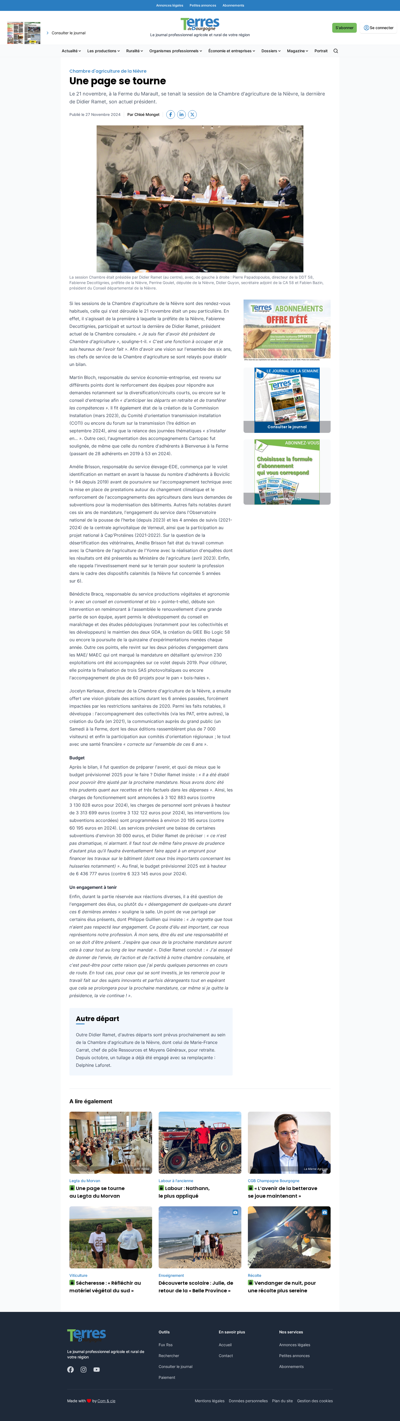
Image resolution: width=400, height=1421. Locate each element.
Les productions (101, 50)
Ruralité (133, 50)
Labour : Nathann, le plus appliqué (184, 1192)
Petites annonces (294, 1355)
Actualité (70, 50)
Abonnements (291, 1366)
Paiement (167, 1377)
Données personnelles (248, 1400)
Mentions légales (209, 1400)
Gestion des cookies (315, 1400)
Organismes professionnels (174, 50)
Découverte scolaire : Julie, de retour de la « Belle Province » (196, 1287)
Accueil (225, 1344)
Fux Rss (166, 1344)
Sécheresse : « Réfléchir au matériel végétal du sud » (105, 1287)
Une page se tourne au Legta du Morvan (97, 1192)
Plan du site (282, 1400)
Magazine (296, 50)
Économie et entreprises (230, 50)
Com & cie (106, 1400)
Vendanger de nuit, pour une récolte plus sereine (282, 1287)
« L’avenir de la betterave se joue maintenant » (282, 1192)
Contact (226, 1355)
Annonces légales (294, 1344)
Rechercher (169, 1355)
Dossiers (269, 50)
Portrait (321, 50)
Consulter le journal (175, 1366)
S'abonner (344, 27)
